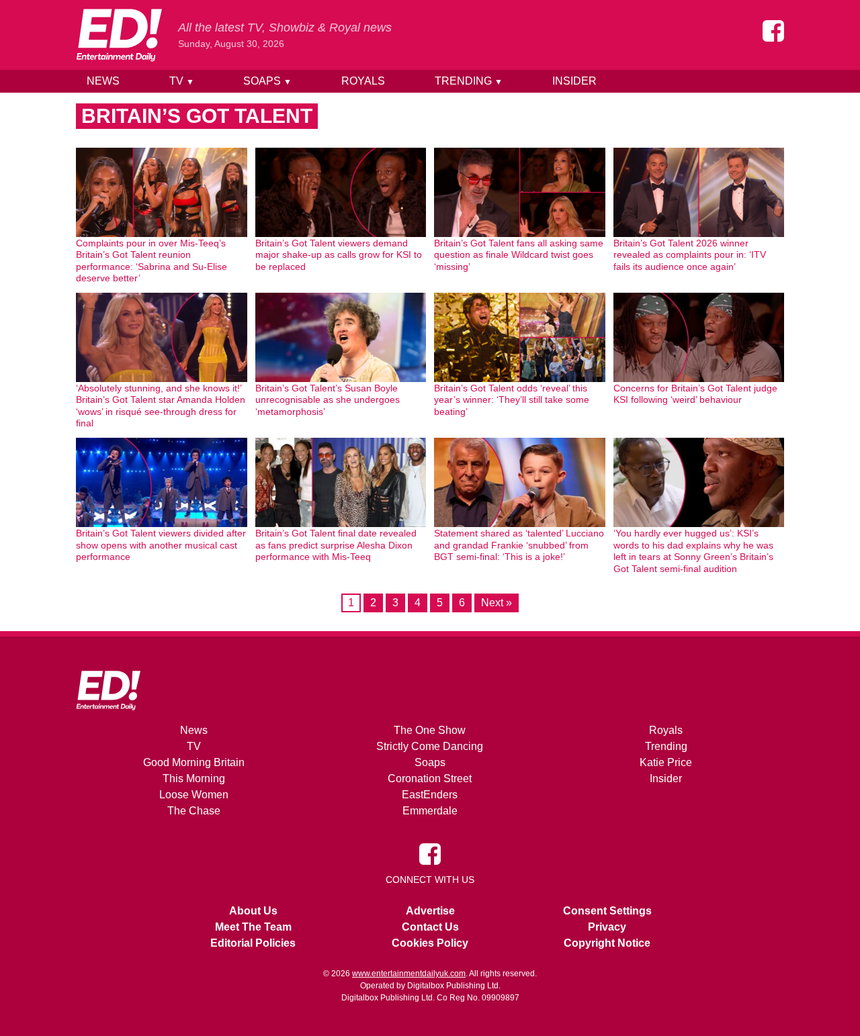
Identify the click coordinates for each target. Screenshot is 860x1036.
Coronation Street (430, 778)
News (103, 81)
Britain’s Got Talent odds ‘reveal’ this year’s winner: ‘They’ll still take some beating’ (511, 400)
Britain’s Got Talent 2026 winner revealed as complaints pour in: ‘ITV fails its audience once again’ (689, 255)
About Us (253, 910)
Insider (574, 81)
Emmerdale (430, 810)
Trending (469, 81)
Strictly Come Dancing (429, 746)
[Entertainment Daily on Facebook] (773, 31)
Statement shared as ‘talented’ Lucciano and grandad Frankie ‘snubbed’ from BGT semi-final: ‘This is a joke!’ (519, 545)
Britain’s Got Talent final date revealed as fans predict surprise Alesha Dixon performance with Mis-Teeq (336, 545)
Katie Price (666, 762)
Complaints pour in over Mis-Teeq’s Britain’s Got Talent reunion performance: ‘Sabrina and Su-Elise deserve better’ (151, 261)
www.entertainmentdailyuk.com (409, 973)
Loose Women (193, 794)
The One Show (430, 730)
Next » (496, 602)
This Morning (194, 778)
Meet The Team (253, 927)
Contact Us (430, 927)
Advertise (430, 910)
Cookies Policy (430, 943)
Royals (363, 81)
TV (181, 81)
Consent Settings (607, 910)
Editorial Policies (253, 943)
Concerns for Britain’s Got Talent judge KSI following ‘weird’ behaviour (695, 394)
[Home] (119, 35)
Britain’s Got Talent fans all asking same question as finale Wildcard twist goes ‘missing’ (518, 255)
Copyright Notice (607, 943)
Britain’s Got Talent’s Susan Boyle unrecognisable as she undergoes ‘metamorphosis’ (327, 400)
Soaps (267, 81)
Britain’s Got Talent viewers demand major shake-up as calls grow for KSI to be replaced (338, 255)
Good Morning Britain (194, 762)
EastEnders (430, 794)
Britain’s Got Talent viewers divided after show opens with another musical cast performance (161, 545)
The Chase (193, 810)
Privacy (607, 927)
